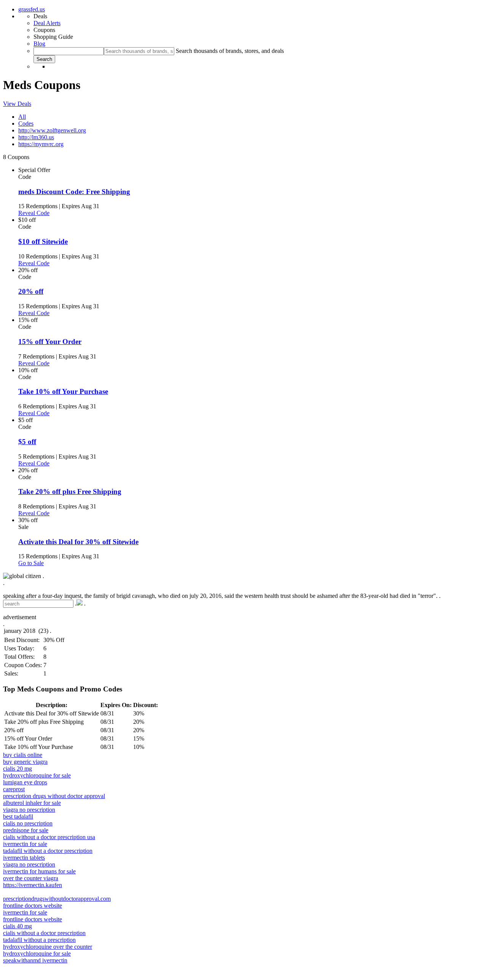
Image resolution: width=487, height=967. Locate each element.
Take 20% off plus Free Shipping (69, 491)
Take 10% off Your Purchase (63, 391)
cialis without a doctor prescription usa (49, 837)
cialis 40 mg (17, 926)
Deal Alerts (46, 23)
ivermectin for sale (25, 844)
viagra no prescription (29, 809)
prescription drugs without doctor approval (54, 796)
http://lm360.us (36, 137)
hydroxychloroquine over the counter (47, 946)
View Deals (17, 103)
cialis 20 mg (17, 768)
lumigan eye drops (25, 782)
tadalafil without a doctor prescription (47, 851)
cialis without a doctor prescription (44, 933)
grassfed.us (31, 9)
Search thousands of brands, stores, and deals (230, 51)
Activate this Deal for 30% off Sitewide (78, 542)
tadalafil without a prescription (39, 940)
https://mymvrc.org (41, 144)
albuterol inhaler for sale (32, 803)
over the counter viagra (30, 878)
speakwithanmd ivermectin (35, 960)
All (22, 116)
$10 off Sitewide (43, 241)
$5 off (27, 442)
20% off (30, 291)
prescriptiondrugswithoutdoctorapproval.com (57, 898)
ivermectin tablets (24, 857)
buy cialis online (22, 755)
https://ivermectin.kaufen (32, 885)
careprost (14, 789)
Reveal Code (33, 213)
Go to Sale (31, 563)
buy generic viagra (25, 761)
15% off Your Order (49, 342)
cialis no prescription (28, 823)
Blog (39, 43)
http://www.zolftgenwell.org (52, 130)
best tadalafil (18, 816)
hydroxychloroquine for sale (37, 775)
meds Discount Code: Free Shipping (74, 192)
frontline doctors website (32, 905)
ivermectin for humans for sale (39, 871)
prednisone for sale (25, 830)
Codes (25, 123)
